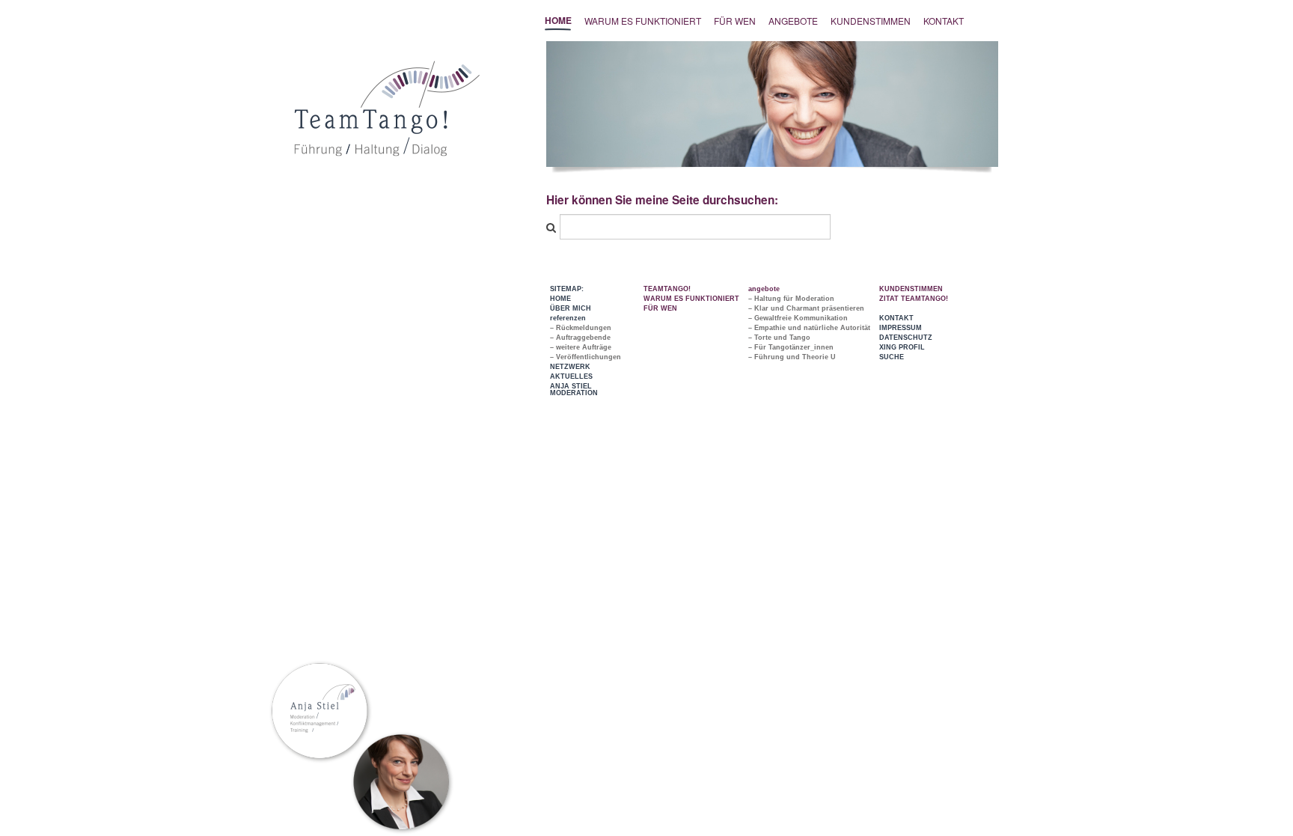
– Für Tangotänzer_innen (791, 347)
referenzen (568, 318)
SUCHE (891, 357)
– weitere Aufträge (580, 347)
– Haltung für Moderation (791, 298)
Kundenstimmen (871, 20)
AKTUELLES (571, 376)
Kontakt (943, 20)
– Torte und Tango (779, 337)
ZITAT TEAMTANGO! (913, 298)
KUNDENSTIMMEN (911, 289)
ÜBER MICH (570, 308)
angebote (764, 289)
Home (558, 20)
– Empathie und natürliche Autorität (809, 328)
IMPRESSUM (900, 328)
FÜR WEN (735, 20)
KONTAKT (896, 318)
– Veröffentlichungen (585, 357)
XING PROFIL (902, 347)
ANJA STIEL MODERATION (574, 389)
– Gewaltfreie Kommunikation (798, 318)
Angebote (793, 20)
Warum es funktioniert (642, 20)
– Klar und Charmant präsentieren (806, 308)
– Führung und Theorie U (792, 357)
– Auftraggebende (580, 337)
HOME (560, 298)
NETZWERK (570, 366)
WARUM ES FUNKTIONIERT (691, 298)
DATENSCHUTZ (905, 337)
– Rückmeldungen (580, 328)
